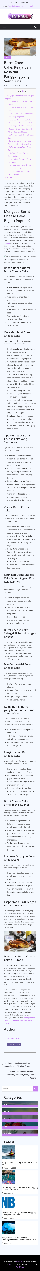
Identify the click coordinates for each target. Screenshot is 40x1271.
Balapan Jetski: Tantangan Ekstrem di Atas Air (19, 1163)
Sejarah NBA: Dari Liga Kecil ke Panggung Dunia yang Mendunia (19, 1214)
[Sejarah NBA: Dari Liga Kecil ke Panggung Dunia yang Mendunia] (20, 1202)
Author (8, 177)
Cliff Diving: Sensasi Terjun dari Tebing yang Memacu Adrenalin (20, 1188)
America (7, 1111)
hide (23, 91)
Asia (5, 1126)
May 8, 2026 (8, 1193)
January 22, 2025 (10, 1243)
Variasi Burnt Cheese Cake (19, 120)
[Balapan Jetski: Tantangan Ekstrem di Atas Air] (20, 1152)
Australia (7, 1133)
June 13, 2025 (9, 1218)
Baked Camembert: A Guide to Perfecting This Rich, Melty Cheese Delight (21, 1074)
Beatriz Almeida (26, 86)
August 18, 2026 (10, 1168)
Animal (7, 1119)
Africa (6, 1104)
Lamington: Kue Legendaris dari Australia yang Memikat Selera (19, 1020)
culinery (7, 57)
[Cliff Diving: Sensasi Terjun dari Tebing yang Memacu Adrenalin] (20, 1177)
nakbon (7, 243)
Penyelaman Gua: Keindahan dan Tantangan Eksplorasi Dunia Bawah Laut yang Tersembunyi (19, 1239)
